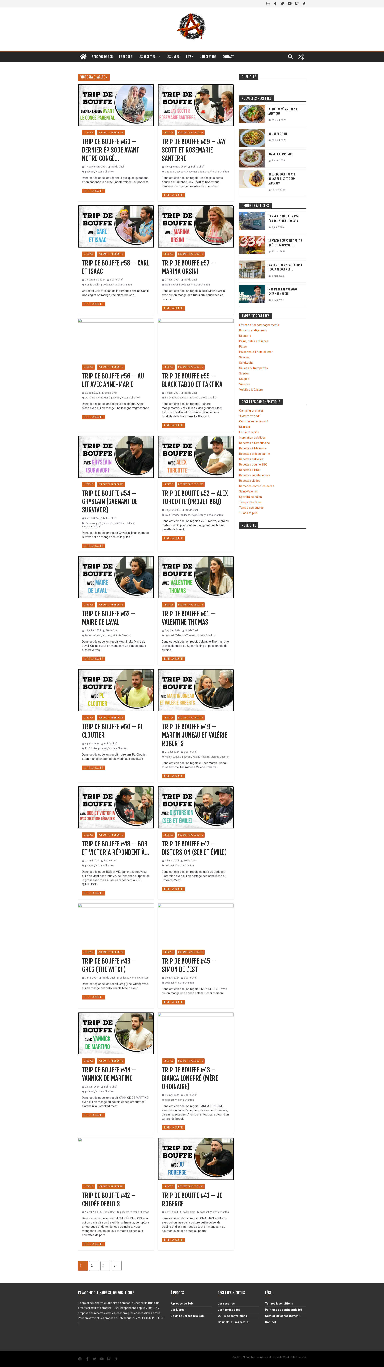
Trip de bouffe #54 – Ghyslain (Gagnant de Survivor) (110, 501)
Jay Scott (170, 171)
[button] (158, 56)
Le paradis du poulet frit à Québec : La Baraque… (285, 243)
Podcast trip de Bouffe (110, 133)
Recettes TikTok (249, 470)
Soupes (244, 379)
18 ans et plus (248, 513)
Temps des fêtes (250, 502)
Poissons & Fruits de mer (256, 352)
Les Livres (177, 1309)
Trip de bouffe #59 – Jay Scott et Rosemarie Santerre (194, 150)
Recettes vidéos (249, 480)
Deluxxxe (245, 427)
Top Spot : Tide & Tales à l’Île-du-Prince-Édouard (283, 218)
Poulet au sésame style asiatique (282, 111)
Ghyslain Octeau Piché (112, 523)
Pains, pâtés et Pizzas (253, 341)
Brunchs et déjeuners (253, 330)
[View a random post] (301, 57)
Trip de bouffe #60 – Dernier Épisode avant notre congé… (110, 150)
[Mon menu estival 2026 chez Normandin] (252, 296)
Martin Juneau (173, 756)
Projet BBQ (197, 515)
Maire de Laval (93, 635)
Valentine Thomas (185, 635)
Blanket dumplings (280, 154)
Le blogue (125, 57)
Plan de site (298, 1357)
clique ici (129, 1318)
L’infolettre (208, 57)
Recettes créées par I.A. (255, 454)
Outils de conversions (232, 1315)
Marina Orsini (172, 284)
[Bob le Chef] (83, 57)
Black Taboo (171, 397)
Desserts (245, 336)
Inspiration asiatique (252, 437)
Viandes (244, 384)
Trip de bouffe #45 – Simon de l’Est (189, 965)
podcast (89, 171)
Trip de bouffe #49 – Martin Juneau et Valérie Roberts (194, 735)
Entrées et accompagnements (259, 325)
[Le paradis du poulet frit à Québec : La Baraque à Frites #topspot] (252, 247)
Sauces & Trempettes (253, 368)
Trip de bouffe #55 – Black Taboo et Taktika (192, 380)
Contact (228, 57)
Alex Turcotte (172, 515)
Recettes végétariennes (254, 475)
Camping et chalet (251, 410)
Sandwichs (246, 363)
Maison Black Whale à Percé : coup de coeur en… (285, 267)
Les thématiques (229, 1309)
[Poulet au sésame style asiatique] (252, 116)
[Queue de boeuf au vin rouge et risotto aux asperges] (252, 183)
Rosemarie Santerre (198, 171)
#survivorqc (91, 523)
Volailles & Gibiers (251, 389)
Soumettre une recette (233, 1322)
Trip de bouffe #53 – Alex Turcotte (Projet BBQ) (195, 497)
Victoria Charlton (104, 171)
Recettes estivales (251, 459)
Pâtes (243, 346)
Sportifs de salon (250, 497)
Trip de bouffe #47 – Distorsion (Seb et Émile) (194, 848)
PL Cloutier (91, 748)
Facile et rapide (249, 432)
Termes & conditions (279, 1303)
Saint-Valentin (248, 491)
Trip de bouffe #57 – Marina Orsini (188, 267)
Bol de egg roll (277, 134)
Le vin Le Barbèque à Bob (187, 1315)
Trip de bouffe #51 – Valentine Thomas (188, 618)
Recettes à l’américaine (254, 443)
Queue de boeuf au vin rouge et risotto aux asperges (281, 178)
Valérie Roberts (200, 756)
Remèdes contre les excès (256, 486)
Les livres (173, 57)
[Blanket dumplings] (252, 158)
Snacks (244, 373)
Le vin (189, 57)
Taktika (194, 397)
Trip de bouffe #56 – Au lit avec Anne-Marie (113, 380)
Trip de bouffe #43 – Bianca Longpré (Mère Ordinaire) (190, 1078)
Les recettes (147, 57)
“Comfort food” (249, 416)
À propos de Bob (102, 57)
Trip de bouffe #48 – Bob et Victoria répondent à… (115, 848)
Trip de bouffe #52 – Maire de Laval (108, 618)
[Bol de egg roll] (252, 138)
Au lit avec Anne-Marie (97, 397)
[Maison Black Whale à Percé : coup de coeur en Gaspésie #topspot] (252, 271)
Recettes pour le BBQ (253, 464)
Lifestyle (88, 133)
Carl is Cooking (93, 284)
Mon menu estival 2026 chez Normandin (282, 291)
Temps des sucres (251, 507)
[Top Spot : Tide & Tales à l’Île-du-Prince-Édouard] (252, 223)
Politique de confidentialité (283, 1309)
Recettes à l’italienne (252, 448)
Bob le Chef (117, 166)
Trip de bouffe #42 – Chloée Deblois (109, 1200)
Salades (244, 357)
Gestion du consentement (282, 1315)
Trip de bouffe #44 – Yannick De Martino (109, 1074)
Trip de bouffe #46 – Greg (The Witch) (109, 965)
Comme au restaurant (253, 421)
